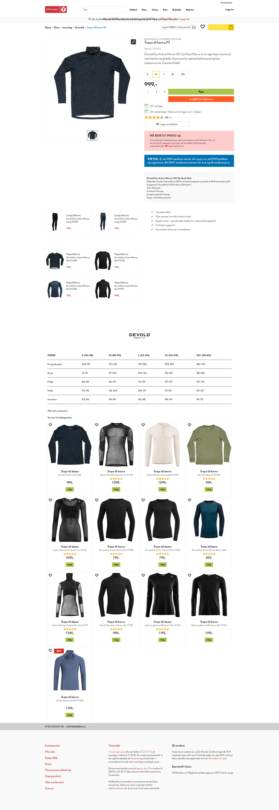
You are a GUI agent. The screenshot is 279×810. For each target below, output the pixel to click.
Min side (50, 751)
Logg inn (229, 9)
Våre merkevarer (54, 782)
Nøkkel (133, 9)
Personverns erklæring (58, 770)
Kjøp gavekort (53, 776)
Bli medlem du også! (218, 758)
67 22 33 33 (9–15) (54, 726)
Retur (48, 764)
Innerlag (67, 27)
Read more (169, 19)
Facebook (135, 758)
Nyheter (190, 9)
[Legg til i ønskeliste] (50, 424)
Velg (70, 489)
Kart (165, 9)
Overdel (79, 27)
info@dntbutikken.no (75, 726)
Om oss (49, 788)
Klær (144, 9)
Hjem (48, 27)
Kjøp (201, 91)
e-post (122, 751)
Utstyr (155, 9)
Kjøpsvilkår (51, 757)
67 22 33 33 (146, 751)
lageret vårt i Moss (144, 768)
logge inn (201, 159)
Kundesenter (226, 2)
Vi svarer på (114, 751)
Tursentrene (118, 788)
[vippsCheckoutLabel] (201, 99)
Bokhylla (176, 9)
